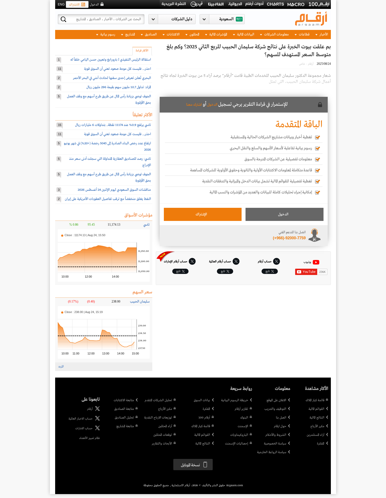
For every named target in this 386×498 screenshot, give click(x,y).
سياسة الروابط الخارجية (271, 452)
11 (59, 68)
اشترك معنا (194, 104)
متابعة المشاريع (125, 426)
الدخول (94, 5)
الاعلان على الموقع (276, 400)
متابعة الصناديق (124, 409)
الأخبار (323, 34)
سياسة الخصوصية (275, 444)
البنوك (244, 418)
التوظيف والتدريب (275, 409)
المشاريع (129, 34)
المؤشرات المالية (217, 34)
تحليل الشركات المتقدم (158, 400)
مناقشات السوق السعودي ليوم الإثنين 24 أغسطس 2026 (114, 190)
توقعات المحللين (162, 435)
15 (59, 124)
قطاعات (304, 34)
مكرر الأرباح (317, 426)
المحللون (194, 34)
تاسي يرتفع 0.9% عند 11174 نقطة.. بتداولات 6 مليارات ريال (113, 125)
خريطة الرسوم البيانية (234, 400)
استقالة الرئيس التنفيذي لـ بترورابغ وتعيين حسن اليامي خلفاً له (110, 59)
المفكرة (320, 444)
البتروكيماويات (239, 435)
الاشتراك (74, 5)
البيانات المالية (245, 34)
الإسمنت (243, 426)
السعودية (226, 19)
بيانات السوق (202, 400)
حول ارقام (280, 426)
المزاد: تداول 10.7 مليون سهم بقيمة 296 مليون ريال (118, 87)
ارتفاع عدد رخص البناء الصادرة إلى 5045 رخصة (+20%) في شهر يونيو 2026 (107, 146)
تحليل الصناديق (124, 418)
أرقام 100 (204, 418)
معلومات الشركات (276, 34)
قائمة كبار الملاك (315, 400)
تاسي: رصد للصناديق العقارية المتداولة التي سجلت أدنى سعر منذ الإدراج (110, 162)
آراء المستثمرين (315, 435)
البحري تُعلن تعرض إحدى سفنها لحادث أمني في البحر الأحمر (112, 78)
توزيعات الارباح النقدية (158, 418)
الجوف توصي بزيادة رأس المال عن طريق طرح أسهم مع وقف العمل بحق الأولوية (109, 99)
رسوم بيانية (107, 34)
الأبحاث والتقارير (162, 444)
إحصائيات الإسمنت (236, 444)
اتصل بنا (281, 418)
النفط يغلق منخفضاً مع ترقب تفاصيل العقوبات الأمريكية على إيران (108, 199)
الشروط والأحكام (275, 435)
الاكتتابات (173, 34)
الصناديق (150, 34)
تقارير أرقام (241, 409)
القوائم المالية (316, 409)
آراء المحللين (165, 426)
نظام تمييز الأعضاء (89, 438)
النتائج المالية (317, 418)
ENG (61, 4)
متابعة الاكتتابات (124, 400)
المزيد (61, 366)
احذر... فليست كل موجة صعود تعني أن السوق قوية (117, 69)
